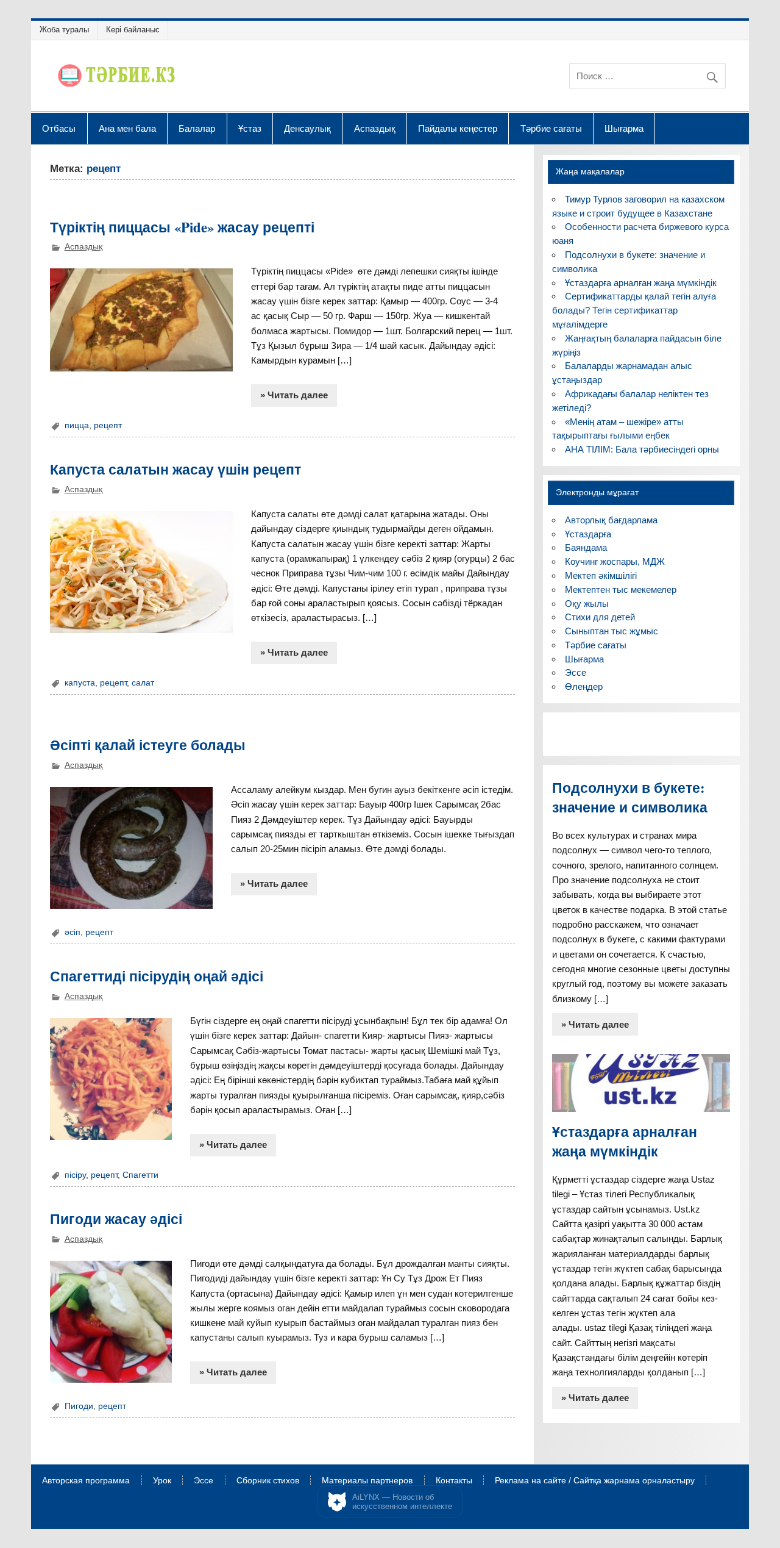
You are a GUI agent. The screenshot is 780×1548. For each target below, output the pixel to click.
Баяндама (586, 547)
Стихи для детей (600, 617)
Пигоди (79, 1406)
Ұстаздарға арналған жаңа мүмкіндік (641, 283)
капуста (80, 682)
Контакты (454, 1481)
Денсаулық (307, 128)
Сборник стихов (267, 1481)
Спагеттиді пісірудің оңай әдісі (156, 976)
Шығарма (624, 128)
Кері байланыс (133, 29)
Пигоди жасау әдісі (116, 1219)
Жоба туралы (64, 29)
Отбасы (59, 128)
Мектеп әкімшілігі (601, 575)
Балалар (197, 128)
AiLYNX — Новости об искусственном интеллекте (402, 1501)
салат (143, 682)
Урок (162, 1481)
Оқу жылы (587, 603)
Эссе (575, 672)
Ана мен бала (127, 128)
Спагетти (140, 1175)
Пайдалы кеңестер (457, 128)
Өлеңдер (584, 686)
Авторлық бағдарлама (611, 520)
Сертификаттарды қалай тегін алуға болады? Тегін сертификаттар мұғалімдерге (634, 310)
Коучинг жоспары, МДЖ (615, 561)
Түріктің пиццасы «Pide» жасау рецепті (182, 227)
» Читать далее (294, 395)
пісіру (75, 1175)
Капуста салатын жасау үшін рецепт (175, 469)
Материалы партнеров (367, 1481)
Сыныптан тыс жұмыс (611, 631)
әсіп (72, 932)
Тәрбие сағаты (551, 128)
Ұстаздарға (588, 534)
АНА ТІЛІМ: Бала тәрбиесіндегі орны (642, 449)
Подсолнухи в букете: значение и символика (629, 797)
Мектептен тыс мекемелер (620, 589)
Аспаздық (374, 128)
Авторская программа (86, 1481)
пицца (77, 425)
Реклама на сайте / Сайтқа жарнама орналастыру (595, 1481)
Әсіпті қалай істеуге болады (148, 745)
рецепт (108, 425)
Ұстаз (249, 128)
